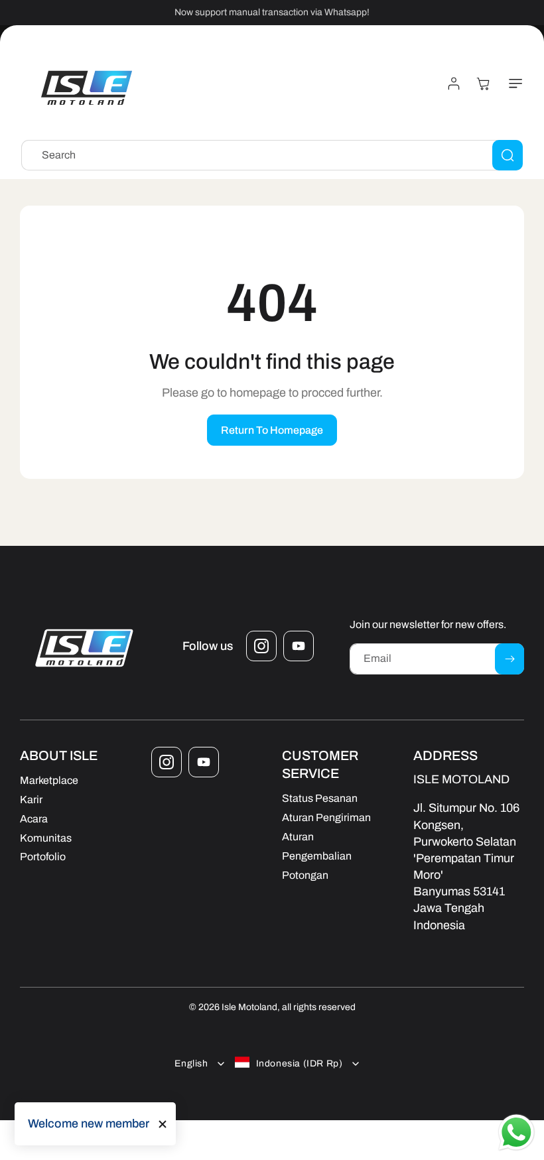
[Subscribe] (509, 659)
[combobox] (272, 155)
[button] (513, 84)
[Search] (507, 155)
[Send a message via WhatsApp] (516, 1132)
